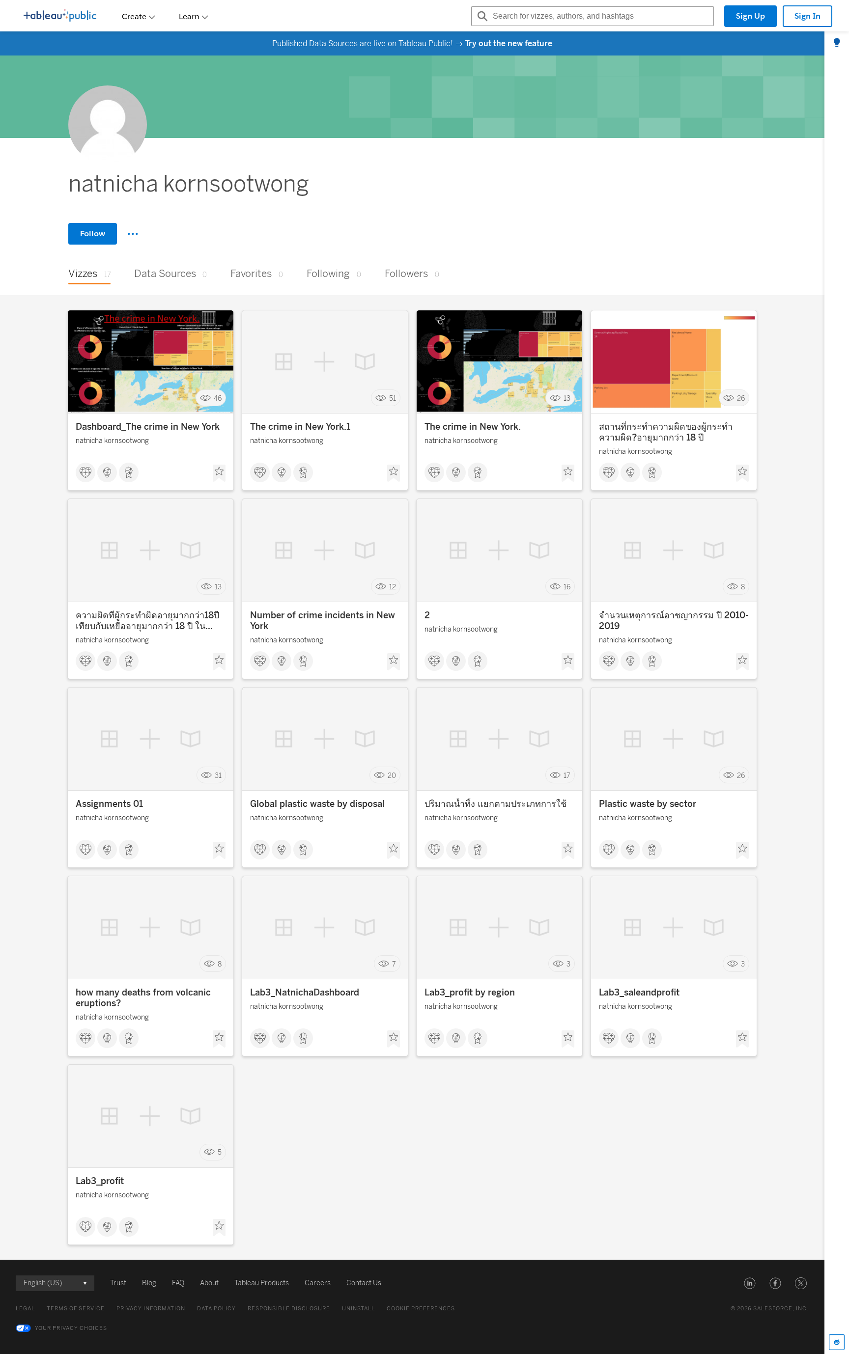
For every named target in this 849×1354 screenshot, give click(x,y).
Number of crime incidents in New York (322, 621)
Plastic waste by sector (647, 804)
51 (392, 398)
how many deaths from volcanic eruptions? (143, 998)
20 (392, 775)
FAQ (178, 1283)
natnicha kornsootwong (112, 441)
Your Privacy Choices (71, 1328)
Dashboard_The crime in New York (148, 426)
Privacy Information (150, 1308)
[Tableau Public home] (60, 16)
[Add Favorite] (219, 473)
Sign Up (750, 16)
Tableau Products (261, 1283)
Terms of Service (76, 1308)
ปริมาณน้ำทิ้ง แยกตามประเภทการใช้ (495, 804)
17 (567, 775)
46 (218, 398)
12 (392, 586)
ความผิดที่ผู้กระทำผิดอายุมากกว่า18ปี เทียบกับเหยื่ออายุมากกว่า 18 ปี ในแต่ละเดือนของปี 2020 (147, 621)
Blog (149, 1283)
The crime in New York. (472, 426)
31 (218, 775)
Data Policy (216, 1308)
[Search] (481, 16)
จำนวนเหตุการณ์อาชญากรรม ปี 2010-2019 (673, 621)
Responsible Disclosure (289, 1308)
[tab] (837, 43)
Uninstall (358, 1308)
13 (567, 398)
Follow (92, 233)
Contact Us (363, 1283)
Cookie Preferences (421, 1308)
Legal (25, 1308)
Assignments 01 (109, 804)
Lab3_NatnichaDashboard (304, 992)
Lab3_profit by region (469, 992)
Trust (118, 1283)
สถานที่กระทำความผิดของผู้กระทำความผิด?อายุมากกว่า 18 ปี (666, 432)
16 (567, 586)
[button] (750, 1283)
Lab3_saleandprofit (639, 992)
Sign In (807, 16)
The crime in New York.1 (300, 426)
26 (741, 398)
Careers (318, 1283)
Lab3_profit (100, 1181)
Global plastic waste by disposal (317, 804)
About (209, 1283)
